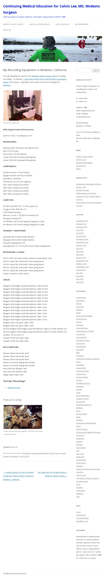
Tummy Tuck (81, 159)
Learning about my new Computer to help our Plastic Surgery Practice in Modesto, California (18, 476)
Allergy (78, 303)
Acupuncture (81, 166)
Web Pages (80, 490)
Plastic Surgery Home (84, 156)
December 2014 (82, 239)
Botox (78, 169)
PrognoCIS (80, 435)
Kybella (79, 389)
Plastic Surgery (82, 429)
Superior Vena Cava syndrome (88, 469)
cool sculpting (81, 337)
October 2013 (81, 264)
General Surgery (82, 371)
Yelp (78, 497)
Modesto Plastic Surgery (13, 24)
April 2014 (80, 254)
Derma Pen (80, 343)
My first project (14, 387)
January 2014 (81, 258)
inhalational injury (83, 383)
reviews (79, 441)
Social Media (81, 460)
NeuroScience (81, 414)
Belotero (79, 310)
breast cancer (81, 319)
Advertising (26, 453)
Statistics (79, 466)
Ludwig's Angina (82, 398)
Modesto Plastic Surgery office (44, 76)
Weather (79, 487)
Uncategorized (82, 481)
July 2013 (79, 273)
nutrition (79, 420)
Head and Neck (82, 377)
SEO (77, 451)
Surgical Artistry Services (39, 24)
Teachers (79, 472)
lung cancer (80, 402)
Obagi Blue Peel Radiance (86, 423)
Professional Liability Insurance (88, 432)
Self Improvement (82, 24)
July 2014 (79, 248)
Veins (78, 484)
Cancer (79, 322)
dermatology (81, 346)
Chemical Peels (82, 328)
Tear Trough (81, 475)
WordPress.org (82, 521)
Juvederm (80, 386)
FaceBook (80, 356)
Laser (78, 392)
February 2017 (81, 227)
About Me (7, 30)
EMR (78, 352)
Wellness (79, 493)
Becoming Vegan (82, 190)
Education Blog (62, 24)
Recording (14, 456)
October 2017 (81, 224)
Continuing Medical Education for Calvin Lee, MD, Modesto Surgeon (51, 9)
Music (52, 453)
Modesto (7, 85)
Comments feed (82, 518)
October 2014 (81, 245)
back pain (80, 307)
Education (80, 349)
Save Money (81, 447)
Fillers (78, 362)
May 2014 (79, 251)
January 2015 (81, 236)
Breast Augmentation (84, 163)
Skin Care (80, 454)
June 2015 (80, 230)
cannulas (79, 325)
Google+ (93, 558)
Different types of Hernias (86, 193)
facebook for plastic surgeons (87, 359)
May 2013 (79, 279)
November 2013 (82, 261)
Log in (78, 512)
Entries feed (81, 515)
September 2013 (82, 267)
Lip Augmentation (83, 395)
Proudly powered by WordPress (14, 573)
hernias (79, 380)
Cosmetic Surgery (83, 340)
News (78, 417)
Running (79, 444)
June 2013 (80, 276)
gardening (80, 365)
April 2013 (80, 282)
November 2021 (82, 221)
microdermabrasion (84, 405)
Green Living (81, 374)
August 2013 (81, 270)
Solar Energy (81, 463)
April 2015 (80, 233)
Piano (57, 453)
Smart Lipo (80, 457)
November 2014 (82, 242)
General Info (37, 453)
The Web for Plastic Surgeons (87, 478)
